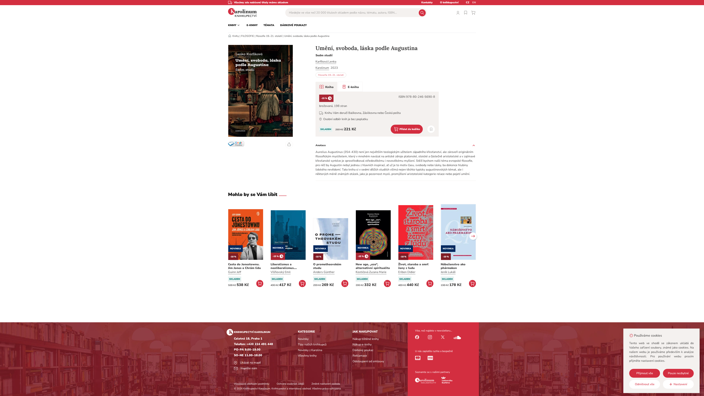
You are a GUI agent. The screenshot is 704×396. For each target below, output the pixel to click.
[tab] (326, 87)
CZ (467, 2)
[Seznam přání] (465, 12)
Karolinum (322, 68)
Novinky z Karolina (310, 350)
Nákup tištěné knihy (366, 339)
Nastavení (680, 384)
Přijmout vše (644, 373)
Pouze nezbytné (678, 373)
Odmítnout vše (644, 384)
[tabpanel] (377, 114)
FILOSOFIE (247, 36)
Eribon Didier (406, 272)
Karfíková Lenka (326, 62)
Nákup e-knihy (362, 344)
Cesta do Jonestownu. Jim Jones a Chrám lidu (244, 266)
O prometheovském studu (327, 266)
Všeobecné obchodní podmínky (251, 384)
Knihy (235, 36)
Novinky (303, 339)
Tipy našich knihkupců (312, 344)
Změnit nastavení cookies (325, 384)
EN (474, 2)
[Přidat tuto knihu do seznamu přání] (431, 129)
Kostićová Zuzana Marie (371, 272)
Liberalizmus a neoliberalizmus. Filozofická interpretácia (288, 266)
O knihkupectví (449, 2)
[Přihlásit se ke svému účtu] (458, 12)
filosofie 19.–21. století (269, 36)
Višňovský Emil (281, 272)
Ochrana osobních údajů (290, 384)
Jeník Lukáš (448, 272)
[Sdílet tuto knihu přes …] (289, 144)
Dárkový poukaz (363, 350)
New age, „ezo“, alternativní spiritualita (373, 266)
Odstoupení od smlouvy (368, 361)
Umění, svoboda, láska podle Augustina (306, 36)
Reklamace (360, 356)
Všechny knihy (307, 356)
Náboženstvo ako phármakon (453, 266)
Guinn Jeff (234, 272)
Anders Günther (324, 272)
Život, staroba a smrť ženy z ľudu (413, 266)
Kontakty (427, 2)
